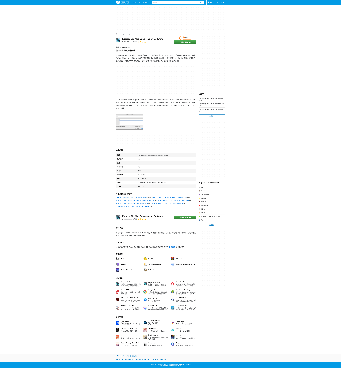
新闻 (134, 2)
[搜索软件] (201, 2)
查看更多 (211, 116)
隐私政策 (138, 359)
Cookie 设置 (162, 359)
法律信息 (146, 359)
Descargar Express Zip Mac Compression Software (132, 197)
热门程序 (145, 2)
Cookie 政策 (129, 359)
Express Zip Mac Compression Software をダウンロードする (135, 200)
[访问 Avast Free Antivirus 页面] (185, 38)
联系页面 (172, 247)
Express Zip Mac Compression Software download (132, 203)
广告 (127, 356)
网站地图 (134, 356)
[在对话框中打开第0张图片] (129, 122)
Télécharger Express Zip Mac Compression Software (132, 206)
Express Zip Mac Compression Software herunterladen (169, 197)
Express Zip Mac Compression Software (142, 39)
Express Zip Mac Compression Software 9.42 (211, 110)
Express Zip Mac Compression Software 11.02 (211, 104)
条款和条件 (119, 359)
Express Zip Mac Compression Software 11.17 (211, 99)
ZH (221, 2)
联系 (122, 356)
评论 (139, 2)
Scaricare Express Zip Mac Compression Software (168, 203)
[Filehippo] (122, 2)
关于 (117, 356)
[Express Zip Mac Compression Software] (118, 40)
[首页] (116, 34)
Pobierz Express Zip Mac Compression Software (173, 200)
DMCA (154, 359)
